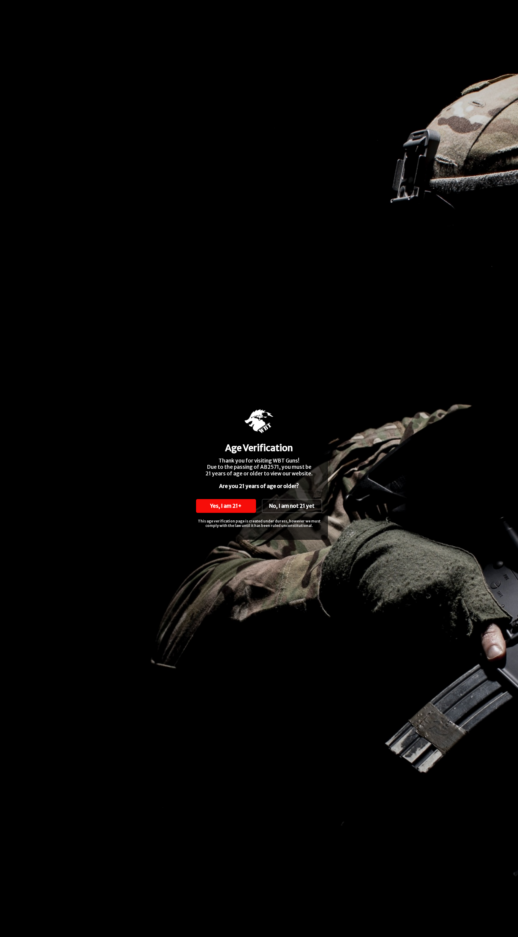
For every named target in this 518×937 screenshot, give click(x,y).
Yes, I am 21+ (226, 506)
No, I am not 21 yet (291, 506)
